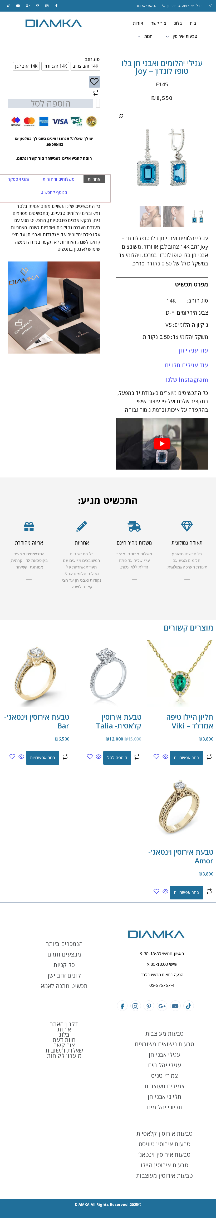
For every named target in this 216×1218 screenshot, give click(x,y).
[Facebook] (56, 5)
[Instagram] (47, 5)
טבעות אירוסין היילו (164, 1165)
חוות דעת (64, 1039)
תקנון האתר (64, 1023)
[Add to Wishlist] (94, 82)
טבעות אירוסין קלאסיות (164, 1133)
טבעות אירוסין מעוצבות (164, 1175)
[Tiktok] (8, 5)
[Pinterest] (37, 5)
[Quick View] (165, 757)
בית (193, 23)
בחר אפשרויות (186, 758)
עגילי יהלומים (164, 1065)
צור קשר (158, 23)
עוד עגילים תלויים (186, 365)
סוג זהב (92, 59)
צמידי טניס (164, 1075)
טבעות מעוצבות (164, 1033)
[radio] (85, 66)
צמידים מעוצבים (164, 1086)
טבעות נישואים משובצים (164, 1044)
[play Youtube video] (162, 444)
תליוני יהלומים (164, 1107)
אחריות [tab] (94, 179)
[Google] (28, 5)
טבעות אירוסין (185, 36)
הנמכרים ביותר (64, 944)
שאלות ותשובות (64, 1050)
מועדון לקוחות (64, 1055)
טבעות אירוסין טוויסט (164, 1144)
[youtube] (18, 5)
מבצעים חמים (64, 954)
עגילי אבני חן (164, 1054)
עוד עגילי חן (193, 350)
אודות (138, 23)
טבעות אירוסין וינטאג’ (165, 1154)
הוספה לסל (51, 103)
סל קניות (64, 965)
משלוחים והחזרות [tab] (59, 179)
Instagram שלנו (187, 379)
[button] (121, 116)
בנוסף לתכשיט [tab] (54, 192)
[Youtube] (175, 1005)
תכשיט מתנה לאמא (64, 986)
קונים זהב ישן (64, 975)
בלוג (178, 23)
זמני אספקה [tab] (18, 179)
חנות (148, 36)
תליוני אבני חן (164, 1096)
